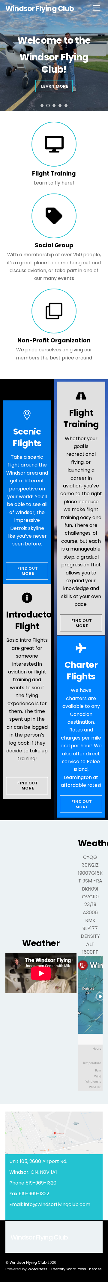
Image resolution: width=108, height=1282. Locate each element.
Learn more (54, 86)
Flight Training (54, 174)
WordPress (37, 1269)
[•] (42, 105)
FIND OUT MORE (27, 571)
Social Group (54, 245)
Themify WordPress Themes (76, 1269)
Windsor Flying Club (28, 1262)
